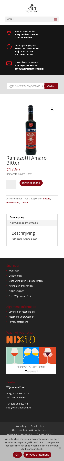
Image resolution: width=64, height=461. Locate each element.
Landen (25, 202)
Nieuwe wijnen (16, 290)
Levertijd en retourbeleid (22, 311)
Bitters (46, 198)
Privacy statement (18, 321)
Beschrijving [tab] (17, 217)
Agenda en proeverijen (21, 285)
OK (17, 454)
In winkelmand (31, 183)
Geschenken (15, 275)
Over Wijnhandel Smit (20, 296)
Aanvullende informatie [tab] (24, 222)
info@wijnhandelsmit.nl (29, 68)
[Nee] (60, 448)
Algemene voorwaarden (21, 316)
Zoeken (51, 85)
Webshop (14, 270)
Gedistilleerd (12, 202)
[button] (52, 109)
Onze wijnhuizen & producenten (26, 280)
